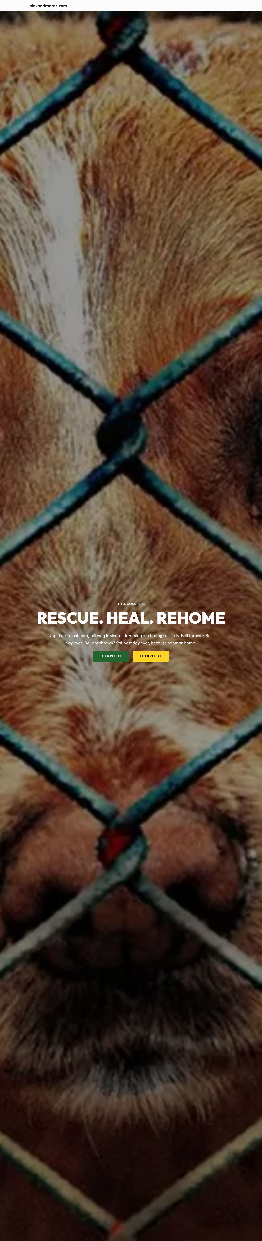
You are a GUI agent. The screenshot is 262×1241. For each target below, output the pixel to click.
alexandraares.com (48, 5)
